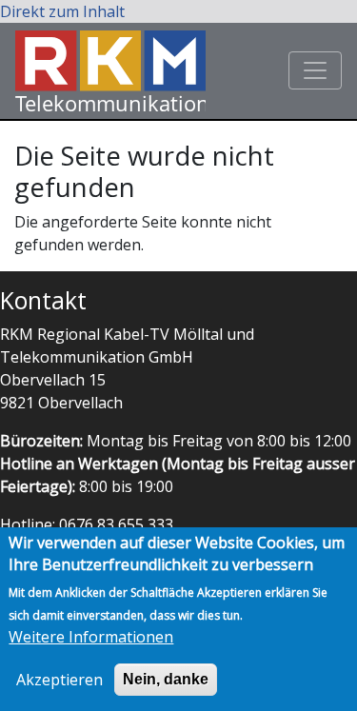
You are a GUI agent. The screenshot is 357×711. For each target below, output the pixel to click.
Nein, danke (165, 679)
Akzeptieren (59, 679)
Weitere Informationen (91, 636)
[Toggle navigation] (315, 70)
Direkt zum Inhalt (62, 11)
